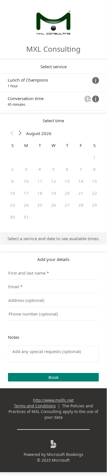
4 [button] (39, 169)
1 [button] (94, 157)
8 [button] (94, 169)
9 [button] (12, 181)
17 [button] (26, 193)
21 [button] (80, 193)
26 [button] (53, 205)
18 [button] (39, 193)
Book (53, 377)
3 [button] (26, 169)
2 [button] (12, 169)
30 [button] (12, 217)
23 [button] (12, 205)
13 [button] (67, 181)
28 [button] (80, 205)
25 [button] (39, 205)
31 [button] (26, 217)
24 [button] (26, 205)
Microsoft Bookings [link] (65, 454)
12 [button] (53, 181)
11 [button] (39, 181)
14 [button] (80, 181)
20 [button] (67, 193)
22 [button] (94, 193)
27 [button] (67, 205)
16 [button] (12, 193)
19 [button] (53, 193)
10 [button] (26, 181)
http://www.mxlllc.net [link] (53, 400)
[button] (12, 133)
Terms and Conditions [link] (35, 405)
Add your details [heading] (53, 259)
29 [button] (94, 205)
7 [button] (80, 169)
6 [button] (67, 169)
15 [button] (94, 181)
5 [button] (53, 169)
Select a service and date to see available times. (53, 238)
